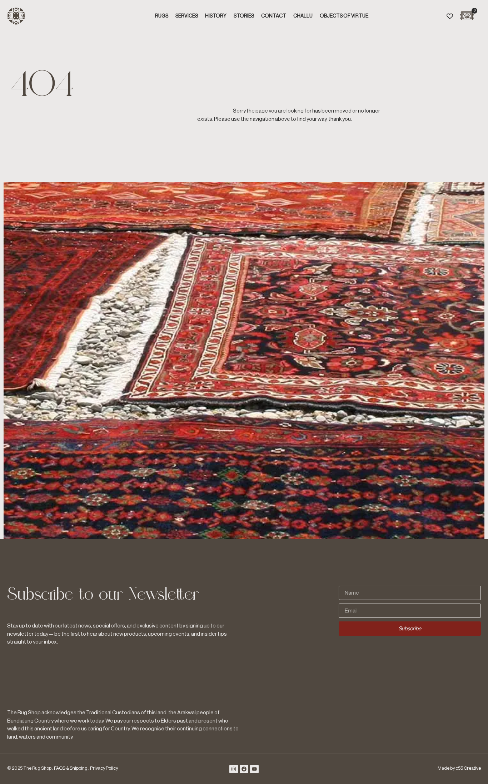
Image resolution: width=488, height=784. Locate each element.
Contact (273, 16)
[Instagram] (233, 769)
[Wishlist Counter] (450, 16)
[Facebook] (244, 769)
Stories (244, 16)
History (215, 16)
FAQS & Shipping (71, 768)
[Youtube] (254, 769)
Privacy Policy (104, 768)
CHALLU (303, 16)
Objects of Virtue (344, 16)
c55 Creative (468, 768)
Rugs (161, 16)
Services (186, 16)
